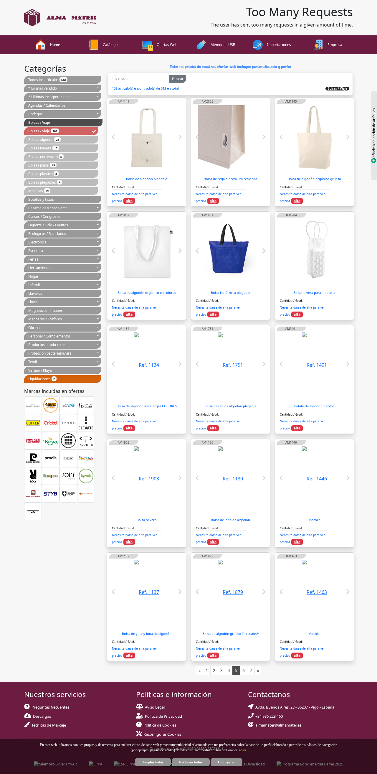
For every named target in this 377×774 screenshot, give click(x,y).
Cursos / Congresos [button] (44, 216)
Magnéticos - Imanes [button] (45, 310)
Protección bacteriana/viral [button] (50, 353)
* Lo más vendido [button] (42, 88)
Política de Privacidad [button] (163, 716)
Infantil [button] (34, 284)
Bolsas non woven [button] (45, 156)
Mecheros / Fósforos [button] (45, 319)
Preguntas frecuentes (49, 707)
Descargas (41, 716)
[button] (241, 750)
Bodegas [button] (35, 113)
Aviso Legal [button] (155, 707)
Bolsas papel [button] (41, 165)
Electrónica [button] (37, 242)
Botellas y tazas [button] (41, 199)
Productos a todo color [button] (46, 344)
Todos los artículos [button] (47, 79)
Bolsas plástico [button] (42, 173)
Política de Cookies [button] (159, 725)
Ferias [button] (33, 259)
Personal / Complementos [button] (49, 336)
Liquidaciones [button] (41, 378)
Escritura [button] (35, 250)
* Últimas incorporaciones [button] (49, 96)
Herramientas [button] (39, 267)
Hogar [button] (33, 276)
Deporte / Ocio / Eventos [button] (48, 225)
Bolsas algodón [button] (43, 139)
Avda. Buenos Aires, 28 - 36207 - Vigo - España (294, 707)
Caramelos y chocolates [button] (47, 207)
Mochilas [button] (38, 190)
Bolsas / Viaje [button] (39, 122)
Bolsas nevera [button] (42, 148)
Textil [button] (32, 361)
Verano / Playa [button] (40, 370)
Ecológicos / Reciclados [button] (47, 233)
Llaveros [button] (35, 293)
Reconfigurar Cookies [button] (162, 734)
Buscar (177, 78)
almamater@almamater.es (277, 725)
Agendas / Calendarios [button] (46, 105)
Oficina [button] (34, 327)
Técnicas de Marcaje (48, 725)
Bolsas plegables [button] (44, 182)
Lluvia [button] (33, 301)
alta (129, 200)
